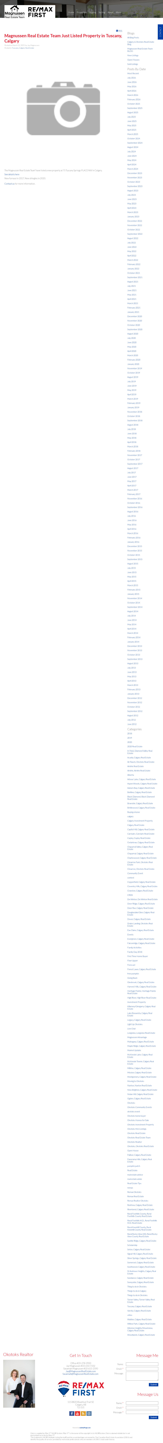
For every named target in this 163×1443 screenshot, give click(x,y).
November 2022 (134, 225)
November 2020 (134, 320)
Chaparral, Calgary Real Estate (140, 853)
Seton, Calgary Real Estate (138, 1249)
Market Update (134, 1050)
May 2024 (131, 160)
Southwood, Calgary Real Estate (141, 1267)
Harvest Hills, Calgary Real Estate (141, 986)
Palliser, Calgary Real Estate (139, 1155)
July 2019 (131, 381)
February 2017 (133, 494)
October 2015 (133, 555)
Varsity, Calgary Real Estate (139, 1310)
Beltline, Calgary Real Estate (139, 792)
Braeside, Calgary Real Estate (140, 803)
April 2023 (131, 208)
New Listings (132, 55)
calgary (130, 816)
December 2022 (134, 221)
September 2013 (134, 659)
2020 (129, 742)
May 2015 (131, 576)
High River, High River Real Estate (141, 997)
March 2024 (132, 169)
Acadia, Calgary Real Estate (139, 757)
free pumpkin (133, 973)
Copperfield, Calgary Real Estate (141, 882)
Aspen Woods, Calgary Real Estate (142, 783)
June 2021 (132, 290)
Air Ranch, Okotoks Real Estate (140, 762)
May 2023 (131, 203)
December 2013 (134, 646)
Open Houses (133, 59)
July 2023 (131, 195)
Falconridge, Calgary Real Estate (141, 943)
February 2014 (133, 637)
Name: (120, 1364)
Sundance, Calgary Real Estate (140, 1278)
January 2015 (133, 594)
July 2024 (131, 151)
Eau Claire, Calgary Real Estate (140, 930)
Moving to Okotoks (135, 1081)
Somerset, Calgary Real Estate (140, 1262)
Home (71, 12)
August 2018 (132, 424)
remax (130, 1187)
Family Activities (134, 947)
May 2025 (131, 125)
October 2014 (133, 602)
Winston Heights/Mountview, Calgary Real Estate (140, 1329)
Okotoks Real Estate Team (139, 1137)
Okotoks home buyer (136, 1116)
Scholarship (132, 1245)
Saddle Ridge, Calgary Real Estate (141, 1240)
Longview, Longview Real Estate (141, 1033)
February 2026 (133, 99)
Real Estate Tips (134, 1183)
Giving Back (132, 978)
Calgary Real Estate (135, 825)
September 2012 (134, 711)
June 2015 (132, 572)
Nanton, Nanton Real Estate (139, 1085)
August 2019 (132, 377)
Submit (153, 1385)
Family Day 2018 (134, 952)
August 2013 (132, 663)
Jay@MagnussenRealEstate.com (81, 1371)
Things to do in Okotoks (137, 1295)
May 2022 (131, 251)
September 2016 (134, 507)
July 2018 (131, 429)
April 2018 (131, 442)
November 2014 (134, 598)
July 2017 (131, 472)
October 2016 (133, 503)
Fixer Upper (132, 960)
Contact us (9, 183)
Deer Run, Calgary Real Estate (140, 908)
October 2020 (133, 325)
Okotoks (131, 1103)
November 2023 (134, 177)
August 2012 (132, 715)
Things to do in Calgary (136, 1291)
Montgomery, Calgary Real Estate (141, 1077)
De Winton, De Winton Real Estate (142, 899)
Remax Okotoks (134, 1192)
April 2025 (131, 129)
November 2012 (134, 702)
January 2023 (133, 216)
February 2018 (133, 451)
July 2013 (131, 667)
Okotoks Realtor (134, 1142)
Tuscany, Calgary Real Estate (23, 48)
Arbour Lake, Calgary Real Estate (141, 779)
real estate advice (135, 1174)
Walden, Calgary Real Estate (139, 1319)
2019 (129, 737)
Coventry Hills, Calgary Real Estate (142, 886)
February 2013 (133, 689)
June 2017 (132, 477)
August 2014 (132, 611)
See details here (11, 174)
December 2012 (134, 698)
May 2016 (131, 524)
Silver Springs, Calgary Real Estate (142, 1258)
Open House (133, 1150)
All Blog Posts (133, 37)
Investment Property (136, 1002)
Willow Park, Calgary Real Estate (141, 1323)
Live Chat (131, 1028)
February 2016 (133, 537)
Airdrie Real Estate (135, 766)
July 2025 (131, 116)
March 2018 (132, 446)
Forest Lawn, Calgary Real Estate (141, 969)
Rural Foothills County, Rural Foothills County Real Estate (139, 1214)
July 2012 (131, 720)
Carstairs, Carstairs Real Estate (140, 833)
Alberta (130, 775)
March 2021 (132, 303)
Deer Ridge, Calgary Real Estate (141, 903)
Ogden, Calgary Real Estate (139, 1098)
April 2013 (131, 680)
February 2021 (133, 307)
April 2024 (131, 164)
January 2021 (133, 312)
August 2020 (132, 333)
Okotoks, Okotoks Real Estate (140, 1146)
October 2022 (133, 229)
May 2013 (131, 676)
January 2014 (133, 641)
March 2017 (132, 490)
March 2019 (132, 398)
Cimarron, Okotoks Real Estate (140, 869)
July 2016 (131, 516)
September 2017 (134, 464)
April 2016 (131, 529)
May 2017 (131, 481)
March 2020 (132, 355)
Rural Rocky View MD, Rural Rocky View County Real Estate (142, 1235)
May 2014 (131, 624)
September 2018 (134, 420)
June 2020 (132, 342)
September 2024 (134, 143)
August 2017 (132, 468)
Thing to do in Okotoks (137, 1286)
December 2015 (134, 546)
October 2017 (133, 459)
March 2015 (132, 585)
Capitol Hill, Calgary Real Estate (140, 829)
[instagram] (89, 1414)
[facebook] (72, 1414)
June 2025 (132, 121)
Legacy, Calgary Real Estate (139, 1020)
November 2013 (134, 650)
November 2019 (134, 368)
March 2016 (132, 533)
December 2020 (134, 316)
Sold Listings (132, 64)
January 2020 (133, 364)
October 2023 (133, 182)
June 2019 (132, 385)
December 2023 (134, 173)
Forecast (131, 965)
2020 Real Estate (134, 746)
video (129, 1315)
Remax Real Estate (135, 1196)
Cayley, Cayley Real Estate (138, 838)
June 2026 (132, 82)
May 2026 (131, 86)
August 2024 (132, 147)
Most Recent (133, 73)
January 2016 (133, 542)
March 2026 (132, 95)
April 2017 (131, 485)
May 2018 (131, 438)
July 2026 (131, 77)
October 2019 (133, 372)
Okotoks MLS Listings (136, 1129)
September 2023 (134, 186)
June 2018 (132, 433)
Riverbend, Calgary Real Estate (140, 1209)
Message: (118, 1373)
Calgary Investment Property (140, 820)
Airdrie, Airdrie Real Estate (138, 770)
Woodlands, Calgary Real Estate (141, 1335)
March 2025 (132, 134)
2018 (129, 733)
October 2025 (133, 103)
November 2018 (134, 411)
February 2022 (133, 264)
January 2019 (133, 407)
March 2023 (132, 212)
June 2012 (132, 724)
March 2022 (132, 260)
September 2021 (134, 277)
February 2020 (133, 359)
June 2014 (132, 620)
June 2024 (132, 156)
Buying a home (133, 812)
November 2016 (134, 498)
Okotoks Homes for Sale (138, 1120)
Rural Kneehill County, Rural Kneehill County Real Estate (139, 1228)
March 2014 (132, 633)
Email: (119, 1368)
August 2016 (132, 511)
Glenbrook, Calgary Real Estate (140, 982)
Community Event (135, 873)
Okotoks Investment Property (140, 1124)
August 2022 (132, 238)
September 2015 (134, 559)
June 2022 (132, 247)
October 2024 (133, 138)
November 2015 (134, 550)
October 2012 (133, 706)
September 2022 (134, 234)
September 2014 (134, 607)
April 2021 (131, 299)
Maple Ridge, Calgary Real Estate (141, 1046)
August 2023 (132, 190)
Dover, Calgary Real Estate (139, 919)
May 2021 (131, 294)
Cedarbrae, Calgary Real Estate (141, 842)
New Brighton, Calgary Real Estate (142, 1090)
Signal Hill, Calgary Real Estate (140, 1253)
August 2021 (132, 281)
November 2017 (134, 455)
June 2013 (132, 672)
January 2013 (133, 693)
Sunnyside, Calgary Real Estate (140, 1282)
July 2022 (131, 242)
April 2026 (131, 90)
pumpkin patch (133, 1166)
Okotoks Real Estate (136, 1133)
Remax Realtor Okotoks (137, 1200)
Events (130, 934)
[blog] (83, 1414)
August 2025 (132, 112)
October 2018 (133, 416)
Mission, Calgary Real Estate (139, 1072)
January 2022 (133, 268)
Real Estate (132, 1170)
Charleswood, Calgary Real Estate (142, 858)
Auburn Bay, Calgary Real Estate (141, 788)
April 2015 (131, 581)
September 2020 (134, 329)
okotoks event (133, 1111)
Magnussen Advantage (137, 1037)
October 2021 (133, 273)
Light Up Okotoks (134, 1024)
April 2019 (131, 394)
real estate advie (134, 1179)
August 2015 (132, 563)
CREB (130, 895)
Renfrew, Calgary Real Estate (140, 1205)
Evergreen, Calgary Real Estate (140, 939)
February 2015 (133, 589)
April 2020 (131, 351)
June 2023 (132, 199)
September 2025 (134, 108)
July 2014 (131, 615)
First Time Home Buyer (137, 956)
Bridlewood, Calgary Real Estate (141, 807)
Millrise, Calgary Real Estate (139, 1068)
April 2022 (131, 255)
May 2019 (131, 390)
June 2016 (132, 520)
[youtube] (78, 1414)
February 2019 (133, 403)
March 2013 (132, 685)
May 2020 (131, 346)
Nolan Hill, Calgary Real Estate (140, 1094)
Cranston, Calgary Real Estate (140, 890)
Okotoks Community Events (139, 1107)
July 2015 (131, 568)
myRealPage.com (85, 1427)
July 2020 (131, 338)
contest (130, 877)
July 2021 (131, 286)
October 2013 (133, 654)
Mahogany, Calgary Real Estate (140, 1041)
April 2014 (131, 628)
